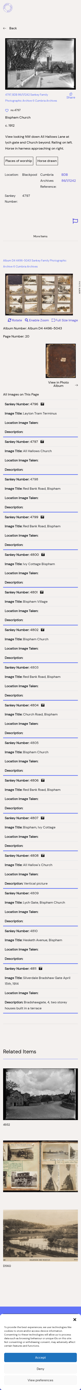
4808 (35, 856)
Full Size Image (66, 320)
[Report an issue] (75, 221)
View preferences (40, 1380)
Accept (40, 1357)
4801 (35, 592)
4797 (35, 442)
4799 (35, 517)
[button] (75, 1319)
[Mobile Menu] (75, 8)
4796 (35, 404)
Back (13, 28)
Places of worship (18, 161)
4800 (35, 555)
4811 (34, 969)
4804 (35, 705)
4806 (35, 780)
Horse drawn (47, 161)
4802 (35, 630)
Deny (40, 1369)
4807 (35, 818)
